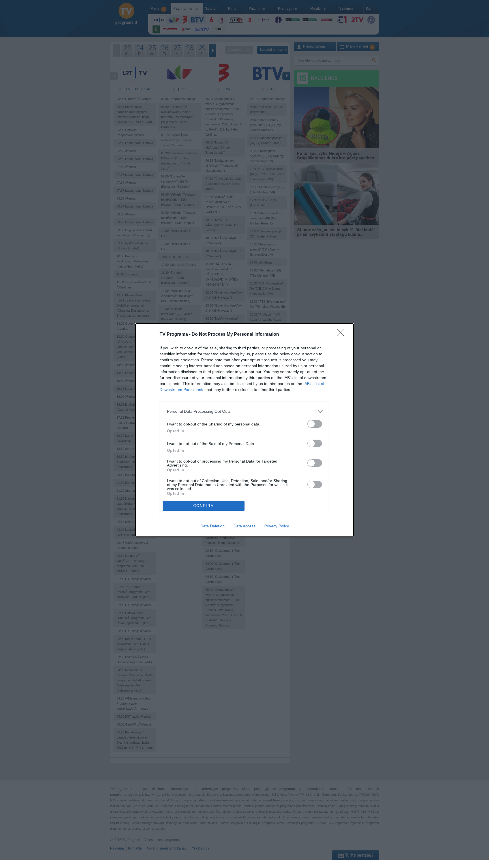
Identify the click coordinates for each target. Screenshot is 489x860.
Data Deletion (212, 526)
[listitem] (244, 411)
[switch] (314, 424)
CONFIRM (203, 506)
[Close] (342, 334)
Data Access (244, 526)
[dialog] (244, 430)
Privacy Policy (276, 526)
